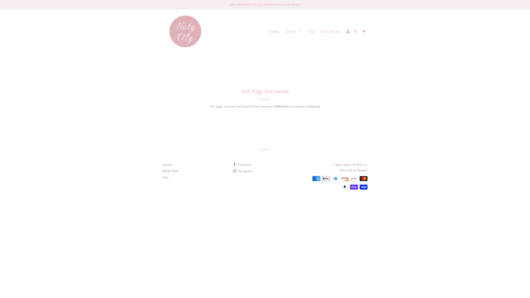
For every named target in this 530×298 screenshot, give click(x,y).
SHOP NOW (171, 171)
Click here (281, 106)
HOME (274, 32)
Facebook (244, 165)
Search (167, 165)
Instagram (245, 171)
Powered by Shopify (353, 170)
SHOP (291, 32)
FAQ (311, 32)
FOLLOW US (331, 32)
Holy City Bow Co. (355, 165)
